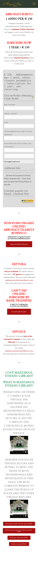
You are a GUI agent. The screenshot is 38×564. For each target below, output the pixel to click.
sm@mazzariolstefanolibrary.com (19, 280)
